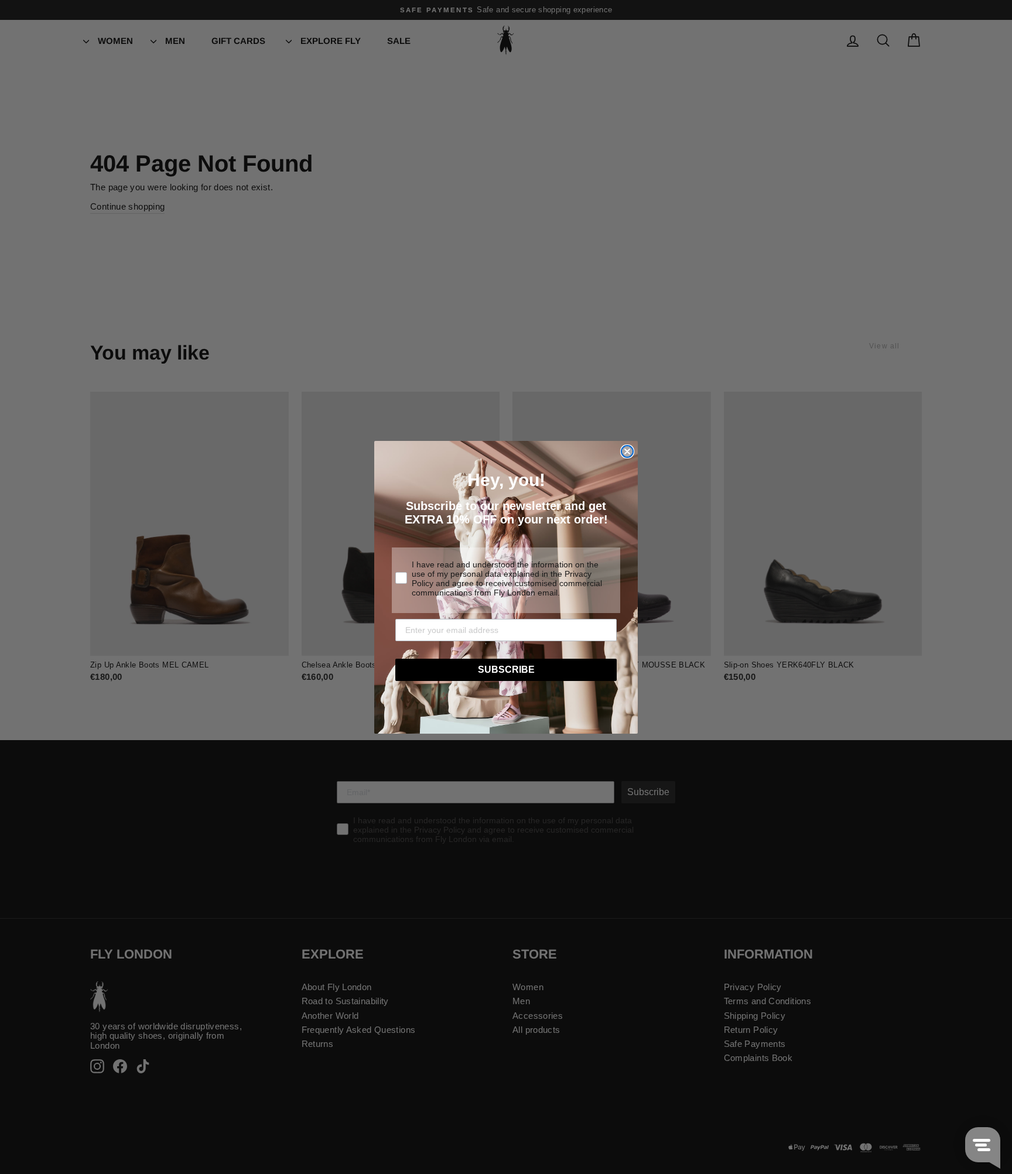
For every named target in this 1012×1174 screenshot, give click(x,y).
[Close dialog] (627, 451)
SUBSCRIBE (506, 670)
